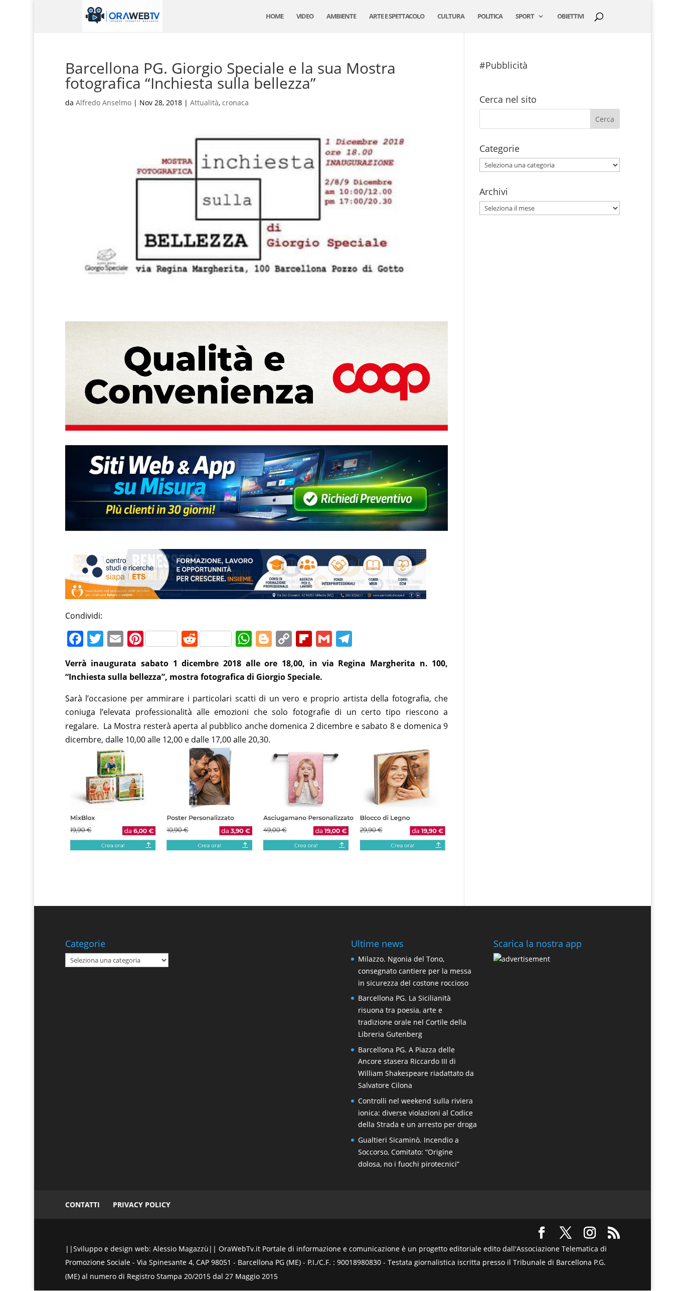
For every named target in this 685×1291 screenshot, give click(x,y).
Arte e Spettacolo (396, 17)
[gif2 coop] (256, 423)
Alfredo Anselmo (103, 102)
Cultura (450, 17)
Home (274, 17)
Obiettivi (570, 17)
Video (304, 17)
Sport (525, 17)
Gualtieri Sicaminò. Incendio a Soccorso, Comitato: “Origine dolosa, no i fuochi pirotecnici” (408, 1152)
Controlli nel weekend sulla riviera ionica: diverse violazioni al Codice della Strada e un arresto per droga (417, 1113)
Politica (489, 17)
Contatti (82, 1204)
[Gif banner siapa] (245, 591)
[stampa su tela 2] (256, 844)
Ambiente (341, 17)
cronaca (235, 102)
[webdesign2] (256, 531)
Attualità (204, 102)
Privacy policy (141, 1204)
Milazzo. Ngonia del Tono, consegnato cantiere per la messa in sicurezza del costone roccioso (414, 971)
